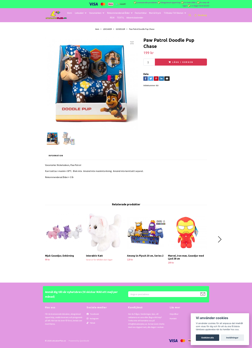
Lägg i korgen (182, 62)
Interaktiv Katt (94, 255)
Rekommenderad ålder (118, 12)
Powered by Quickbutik (79, 340)
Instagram (94, 318)
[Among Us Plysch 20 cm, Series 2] (146, 232)
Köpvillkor (174, 314)
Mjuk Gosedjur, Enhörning (59, 255)
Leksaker (79, 12)
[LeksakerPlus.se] (56, 15)
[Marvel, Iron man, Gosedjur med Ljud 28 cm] (187, 232)
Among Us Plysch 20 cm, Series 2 (145, 255)
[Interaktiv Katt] (105, 232)
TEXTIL (120, 17)
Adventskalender (134, 17)
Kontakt (173, 318)
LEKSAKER (107, 29)
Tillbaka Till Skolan (173, 12)
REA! (112, 17)
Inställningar (232, 337)
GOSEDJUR (120, 29)
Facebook (94, 314)
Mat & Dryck (155, 12)
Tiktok (92, 323)
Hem (69, 12)
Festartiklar (141, 12)
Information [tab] (56, 155)
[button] (220, 239)
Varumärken (95, 12)
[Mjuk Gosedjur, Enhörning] (64, 232)
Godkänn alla (207, 337)
